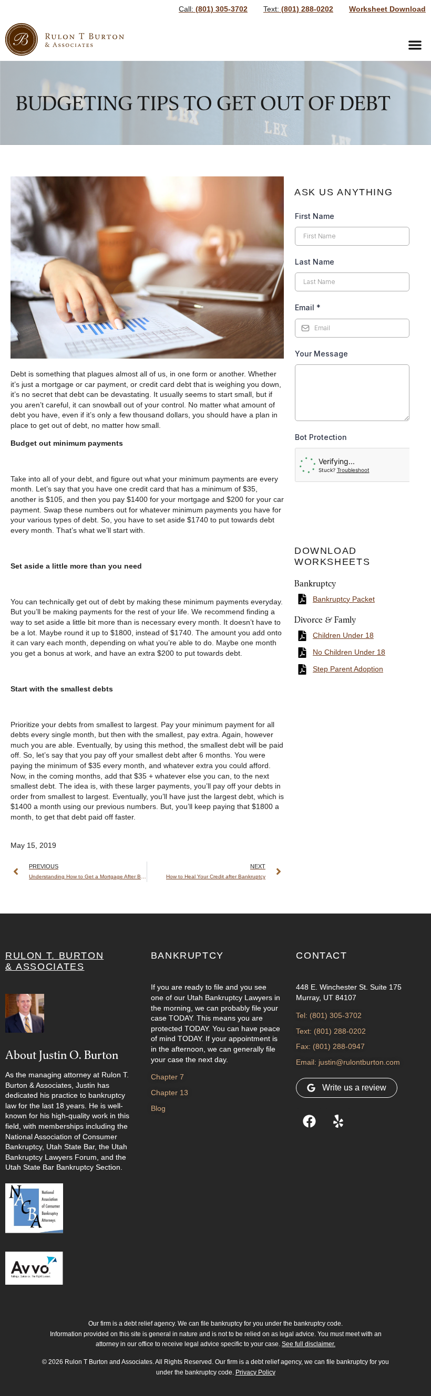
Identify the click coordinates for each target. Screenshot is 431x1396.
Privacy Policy (255, 1372)
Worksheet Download (387, 9)
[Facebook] (309, 1121)
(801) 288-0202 (298, 9)
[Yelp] (338, 1121)
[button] (415, 45)
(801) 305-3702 (213, 9)
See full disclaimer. (308, 1344)
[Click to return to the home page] (64, 39)
